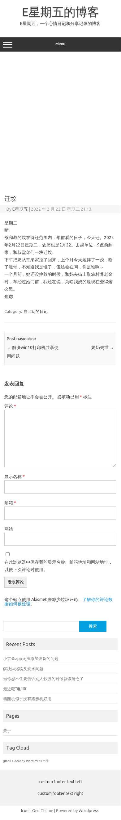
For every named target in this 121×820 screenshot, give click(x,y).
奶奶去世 (102, 347)
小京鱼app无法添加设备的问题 (30, 658)
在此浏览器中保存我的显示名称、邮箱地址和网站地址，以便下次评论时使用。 (58, 566)
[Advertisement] (60, 121)
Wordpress (89, 810)
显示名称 (14, 476)
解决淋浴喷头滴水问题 (23, 669)
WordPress (34, 761)
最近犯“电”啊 (15, 689)
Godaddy (18, 761)
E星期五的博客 (60, 11)
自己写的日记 (36, 311)
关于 (7, 730)
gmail (7, 761)
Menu (60, 43)
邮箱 (10, 502)
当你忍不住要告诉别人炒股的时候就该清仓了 (43, 678)
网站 (8, 529)
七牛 (46, 761)
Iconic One (30, 810)
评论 (10, 406)
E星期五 (20, 209)
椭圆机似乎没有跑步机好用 (27, 698)
